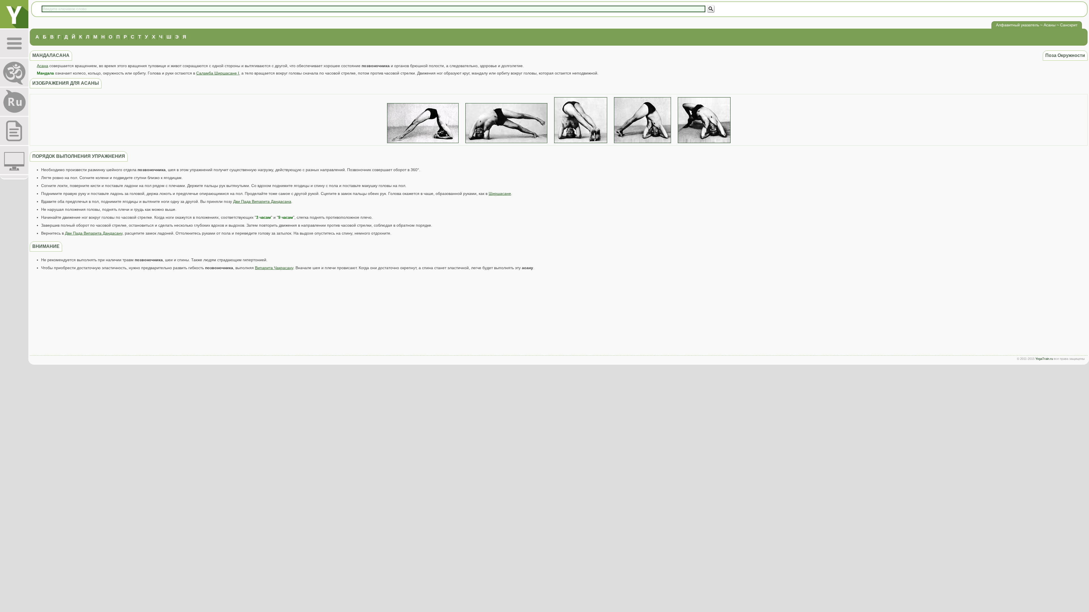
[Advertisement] (559, 314)
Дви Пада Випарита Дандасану (94, 233)
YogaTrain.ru (1044, 358)
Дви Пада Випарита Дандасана (262, 201)
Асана (42, 65)
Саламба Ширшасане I (217, 73)
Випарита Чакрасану (274, 267)
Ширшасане (500, 193)
